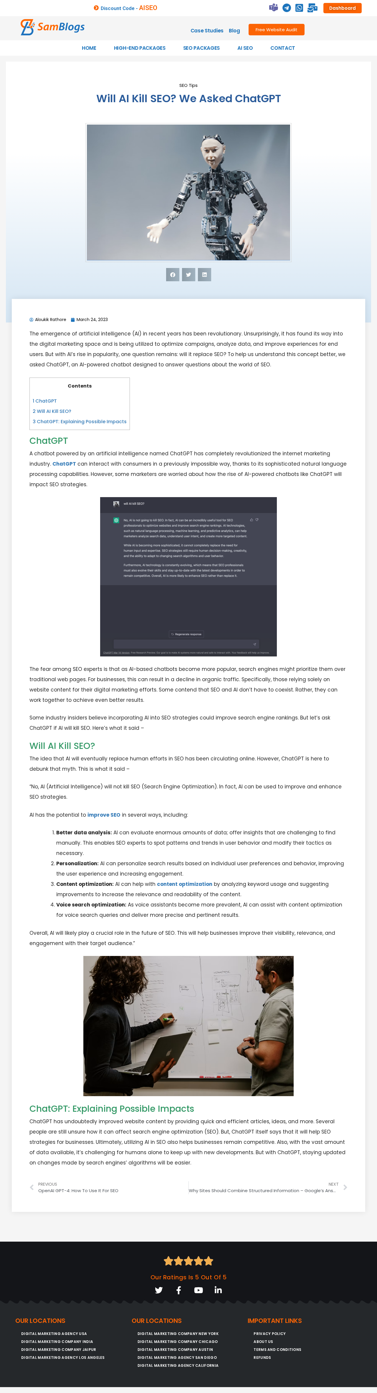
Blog (234, 30)
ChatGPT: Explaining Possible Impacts (80, 421)
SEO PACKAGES (201, 48)
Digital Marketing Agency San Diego (177, 1357)
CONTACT (282, 48)
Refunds (262, 1357)
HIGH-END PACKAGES (140, 48)
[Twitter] (159, 1290)
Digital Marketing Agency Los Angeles (63, 1357)
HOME (89, 48)
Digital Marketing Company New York (178, 1333)
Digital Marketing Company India (57, 1341)
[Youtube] (198, 1290)
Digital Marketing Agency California (178, 1365)
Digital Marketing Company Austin (175, 1349)
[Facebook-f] (179, 1290)
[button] (172, 274)
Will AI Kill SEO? (52, 411)
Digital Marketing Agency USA (54, 1333)
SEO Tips (188, 85)
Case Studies (207, 30)
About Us (263, 1341)
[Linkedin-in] (218, 1290)
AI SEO (245, 48)
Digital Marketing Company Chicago (178, 1341)
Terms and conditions (277, 1349)
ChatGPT (45, 401)
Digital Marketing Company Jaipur (58, 1349)
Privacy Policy (270, 1333)
